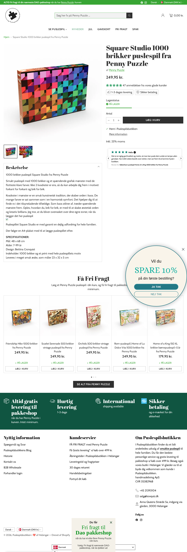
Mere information (118, 134)
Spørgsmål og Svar (15, 444)
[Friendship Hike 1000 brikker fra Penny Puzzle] (21, 318)
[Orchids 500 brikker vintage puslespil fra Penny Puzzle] (93, 318)
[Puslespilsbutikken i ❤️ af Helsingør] (12, 15)
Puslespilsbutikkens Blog (17, 450)
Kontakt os (10, 461)
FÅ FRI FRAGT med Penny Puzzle (88, 444)
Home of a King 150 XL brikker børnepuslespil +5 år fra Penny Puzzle (165, 347)
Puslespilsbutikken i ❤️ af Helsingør (31, 535)
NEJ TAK (156, 294)
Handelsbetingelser (81, 473)
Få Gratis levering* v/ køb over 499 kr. (91, 450)
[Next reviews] (181, 158)
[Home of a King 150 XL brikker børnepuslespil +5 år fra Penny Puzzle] (165, 318)
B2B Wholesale (12, 467)
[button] (144, 158)
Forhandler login (13, 473)
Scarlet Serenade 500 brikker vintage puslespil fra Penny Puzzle (57, 347)
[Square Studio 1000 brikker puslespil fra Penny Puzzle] (53, 93)
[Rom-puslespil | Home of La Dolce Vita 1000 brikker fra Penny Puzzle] (129, 318)
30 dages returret (80, 467)
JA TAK (156, 286)
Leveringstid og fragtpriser (84, 461)
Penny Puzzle (67, 2)
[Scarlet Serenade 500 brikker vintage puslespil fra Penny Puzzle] (57, 318)
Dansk (154, 2)
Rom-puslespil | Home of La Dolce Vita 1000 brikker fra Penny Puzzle (129, 347)
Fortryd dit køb (78, 479)
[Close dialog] (111, 522)
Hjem (6, 37)
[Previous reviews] (108, 158)
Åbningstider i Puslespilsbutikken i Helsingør (94, 456)
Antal (109, 113)
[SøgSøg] (129, 15)
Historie (8, 456)
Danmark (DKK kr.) (172, 2)
